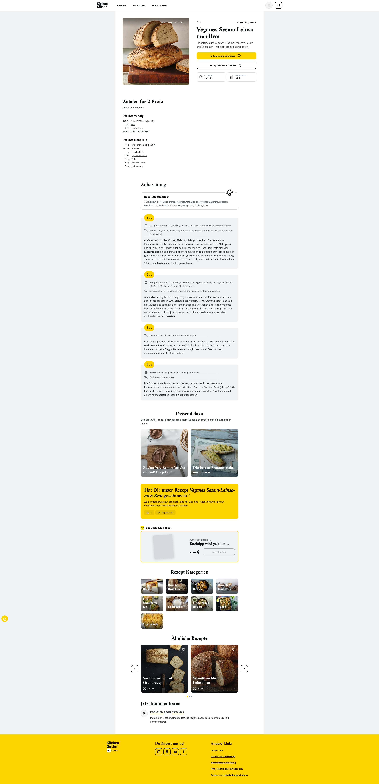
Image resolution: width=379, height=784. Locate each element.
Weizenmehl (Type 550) (142, 120)
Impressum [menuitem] (217, 750)
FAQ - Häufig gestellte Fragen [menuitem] (227, 768)
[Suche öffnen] (278, 5)
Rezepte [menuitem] (121, 5)
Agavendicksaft (139, 155)
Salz (133, 124)
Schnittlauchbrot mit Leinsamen (209, 680)
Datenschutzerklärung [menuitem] (223, 756)
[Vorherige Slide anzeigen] (134, 668)
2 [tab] (189, 696)
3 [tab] (191, 696)
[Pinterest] (167, 751)
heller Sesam (138, 162)
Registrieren (157, 712)
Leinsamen (137, 166)
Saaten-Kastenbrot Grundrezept (157, 680)
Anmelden (178, 712)
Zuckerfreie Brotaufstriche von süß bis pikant (164, 470)
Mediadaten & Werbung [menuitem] (223, 762)
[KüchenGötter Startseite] (102, 5)
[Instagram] (158, 751)
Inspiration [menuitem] (139, 5)
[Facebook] (183, 751)
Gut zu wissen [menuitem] (159, 5)
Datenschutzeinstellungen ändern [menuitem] (229, 774)
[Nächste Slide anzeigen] (244, 668)
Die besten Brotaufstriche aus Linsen (213, 470)
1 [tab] (187, 696)
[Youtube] (175, 751)
